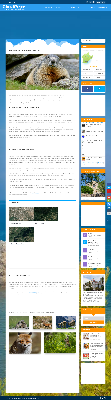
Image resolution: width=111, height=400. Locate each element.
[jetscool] (85, 257)
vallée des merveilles (17, 282)
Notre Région (47, 7)
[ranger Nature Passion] (85, 264)
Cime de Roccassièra (17, 244)
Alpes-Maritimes (92, 163)
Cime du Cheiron (16, 223)
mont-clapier (35, 193)
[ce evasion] (85, 250)
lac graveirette (35, 185)
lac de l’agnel (32, 175)
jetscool (90, 256)
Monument (89, 298)
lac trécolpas (56, 174)
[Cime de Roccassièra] (21, 234)
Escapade (59, 7)
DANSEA (90, 234)
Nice (93, 245)
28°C (86, 56)
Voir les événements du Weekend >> (93, 122)
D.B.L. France (17, 398)
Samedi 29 (98, 69)
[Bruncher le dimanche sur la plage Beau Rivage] (85, 242)
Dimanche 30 (99, 73)
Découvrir (70, 7)
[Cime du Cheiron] (21, 214)
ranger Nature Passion (94, 263)
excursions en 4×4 (34, 292)
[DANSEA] (85, 235)
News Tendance (97, 298)
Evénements (102, 7)
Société (85, 300)
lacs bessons (29, 174)
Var (84, 164)
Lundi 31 (98, 77)
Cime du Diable (40, 223)
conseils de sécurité (15, 162)
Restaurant (96, 245)
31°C (91, 57)
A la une (80, 7)
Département (91, 297)
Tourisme (90, 300)
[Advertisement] (55, 23)
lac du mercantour (17, 179)
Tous (84, 163)
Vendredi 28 (86, 77)
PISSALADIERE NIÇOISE (22, 2)
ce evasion (91, 249)
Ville (95, 300)
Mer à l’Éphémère (91, 135)
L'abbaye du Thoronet (88, 199)
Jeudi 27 (85, 73)
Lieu (84, 298)
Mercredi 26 (86, 69)
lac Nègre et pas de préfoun (20, 185)
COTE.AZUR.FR (35, 398)
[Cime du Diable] (46, 214)
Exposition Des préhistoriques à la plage (94, 130)
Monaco (100, 163)
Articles (90, 7)
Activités (90, 295)
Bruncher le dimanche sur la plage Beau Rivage (96, 241)
